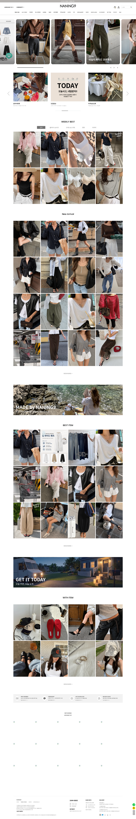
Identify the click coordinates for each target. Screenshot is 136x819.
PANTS (87, 12)
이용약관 (30, 802)
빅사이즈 (115, 12)
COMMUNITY (19, 7)
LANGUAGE (8, 7)
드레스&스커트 (70, 127)
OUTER (69, 12)
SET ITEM (109, 12)
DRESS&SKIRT (80, 12)
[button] (9, 93)
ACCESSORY (102, 12)
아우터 (94, 127)
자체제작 (31, 12)
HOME (18, 802)
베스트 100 (17, 12)
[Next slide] (114, 68)
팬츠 (83, 127)
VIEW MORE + (68, 373)
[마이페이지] (118, 7)
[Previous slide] (111, 68)
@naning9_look (68, 715)
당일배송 (44, 12)
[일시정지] (117, 68)
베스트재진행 (37, 12)
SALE (120, 12)
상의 (41, 127)
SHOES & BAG (94, 12)
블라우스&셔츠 (54, 127)
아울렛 (50, 12)
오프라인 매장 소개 (36, 802)
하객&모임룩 (62, 12)
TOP (74, 12)
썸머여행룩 (56, 12)
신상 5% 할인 (24, 12)
